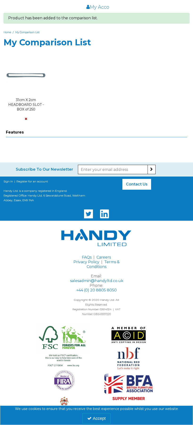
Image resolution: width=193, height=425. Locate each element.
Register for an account (32, 181)
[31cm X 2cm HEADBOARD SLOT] (26, 75)
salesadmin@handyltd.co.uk (96, 281)
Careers (103, 257)
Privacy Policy (86, 262)
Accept (99, 418)
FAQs (87, 257)
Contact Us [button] (137, 184)
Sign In (8, 181)
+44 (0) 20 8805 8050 (96, 290)
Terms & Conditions (103, 264)
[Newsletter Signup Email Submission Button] (152, 169)
